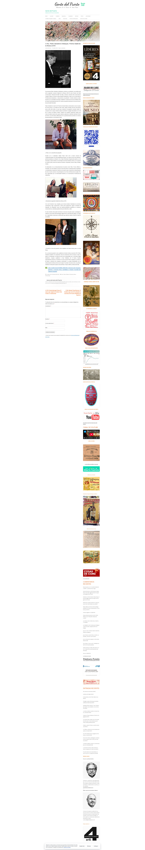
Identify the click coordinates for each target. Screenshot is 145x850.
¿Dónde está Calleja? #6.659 (88, 694)
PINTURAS (76, 16)
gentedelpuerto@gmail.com (88, 787)
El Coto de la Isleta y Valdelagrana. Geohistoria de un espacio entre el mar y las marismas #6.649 (91, 739)
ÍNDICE (46, 16)
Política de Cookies (83, 18)
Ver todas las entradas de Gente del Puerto (58, 283)
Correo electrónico (49, 323)
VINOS (60, 18)
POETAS (82, 16)
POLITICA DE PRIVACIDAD (75, 335)
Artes (62, 274)
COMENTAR (57, 16)
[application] (91, 434)
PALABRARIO (71, 16)
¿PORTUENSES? (88, 16)
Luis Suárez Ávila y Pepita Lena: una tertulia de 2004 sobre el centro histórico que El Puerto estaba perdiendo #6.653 (91, 721)
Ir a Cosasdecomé (86, 578)
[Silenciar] (96, 438)
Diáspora (67, 274)
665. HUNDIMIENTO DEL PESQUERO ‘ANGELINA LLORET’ (90, 617)
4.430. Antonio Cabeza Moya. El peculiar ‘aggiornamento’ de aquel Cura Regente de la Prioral (91, 593)
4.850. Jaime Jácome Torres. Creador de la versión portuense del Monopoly (91, 649)
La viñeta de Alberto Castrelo (50, 18)
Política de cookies (67, 847)
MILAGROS (63, 16)
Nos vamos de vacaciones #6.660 (89, 691)
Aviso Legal (65, 18)
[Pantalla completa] (98, 438)
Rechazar (89, 846)
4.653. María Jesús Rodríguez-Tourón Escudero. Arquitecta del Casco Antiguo (91, 627)
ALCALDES (51, 16)
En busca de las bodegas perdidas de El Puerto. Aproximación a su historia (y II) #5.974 (91, 608)
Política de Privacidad (74, 18)
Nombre (47, 319)
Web (46, 327)
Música (75, 274)
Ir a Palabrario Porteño (87, 656)
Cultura (64, 274)
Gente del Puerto (51, 11)
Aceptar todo (82, 846)
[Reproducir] (84, 438)
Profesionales (47, 275)
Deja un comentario (62, 48)
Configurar (96, 846)
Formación (71, 274)
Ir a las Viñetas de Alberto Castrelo (91, 464)
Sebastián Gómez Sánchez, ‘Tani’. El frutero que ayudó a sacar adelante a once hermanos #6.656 (91, 707)
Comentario (48, 306)
